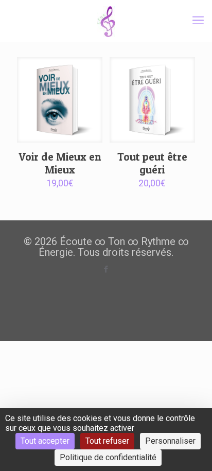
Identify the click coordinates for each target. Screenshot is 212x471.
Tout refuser (107, 441)
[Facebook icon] (106, 269)
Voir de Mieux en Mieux (60, 163)
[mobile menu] (198, 20)
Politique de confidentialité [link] (108, 457)
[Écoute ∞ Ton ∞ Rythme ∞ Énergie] (106, 20)
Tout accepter (45, 441)
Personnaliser (170, 441)
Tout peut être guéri (152, 163)
